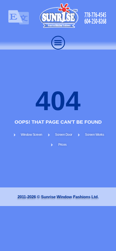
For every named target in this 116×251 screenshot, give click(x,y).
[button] (58, 43)
